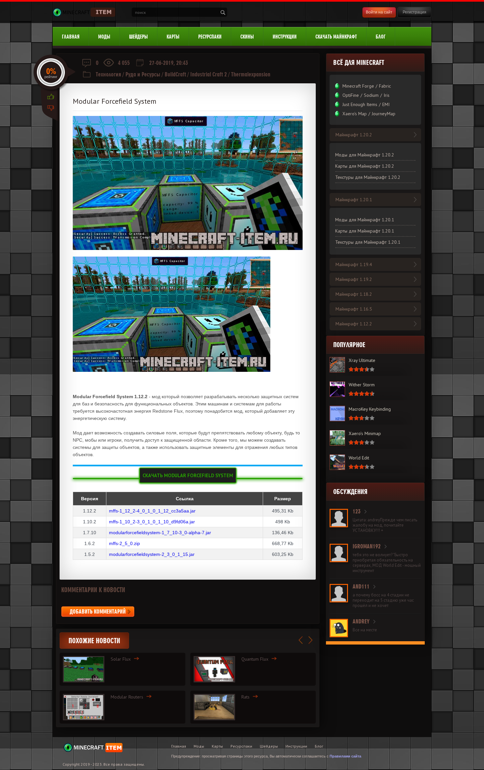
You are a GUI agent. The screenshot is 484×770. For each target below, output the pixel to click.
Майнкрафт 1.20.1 (354, 200)
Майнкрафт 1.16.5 (354, 309)
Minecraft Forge (358, 86)
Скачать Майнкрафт (336, 37)
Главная (70, 37)
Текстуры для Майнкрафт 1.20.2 (367, 177)
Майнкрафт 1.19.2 (354, 279)
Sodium (371, 95)
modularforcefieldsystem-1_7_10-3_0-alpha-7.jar (160, 532)
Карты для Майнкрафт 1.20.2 (364, 166)
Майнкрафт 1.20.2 (354, 135)
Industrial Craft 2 (208, 74)
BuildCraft (175, 74)
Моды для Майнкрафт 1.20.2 (364, 155)
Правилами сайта (345, 756)
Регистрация (414, 12)
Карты (173, 37)
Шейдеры (138, 37)
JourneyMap (383, 114)
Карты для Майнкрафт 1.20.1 (364, 231)
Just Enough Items (359, 104)
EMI (386, 104)
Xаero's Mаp (354, 114)
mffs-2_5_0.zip (124, 543)
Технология (108, 74)
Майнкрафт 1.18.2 (354, 294)
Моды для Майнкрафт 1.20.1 (364, 220)
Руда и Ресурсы (142, 74)
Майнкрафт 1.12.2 (354, 324)
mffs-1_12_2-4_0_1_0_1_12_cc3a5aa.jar (152, 510)
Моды (104, 37)
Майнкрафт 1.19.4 (354, 264)
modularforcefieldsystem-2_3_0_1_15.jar (152, 554)
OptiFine (350, 95)
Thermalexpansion (250, 74)
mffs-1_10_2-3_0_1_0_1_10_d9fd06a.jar (152, 521)
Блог (381, 37)
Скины (247, 37)
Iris (387, 95)
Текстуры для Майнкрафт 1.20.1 (367, 242)
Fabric (385, 86)
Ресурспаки (210, 37)
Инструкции (285, 37)
